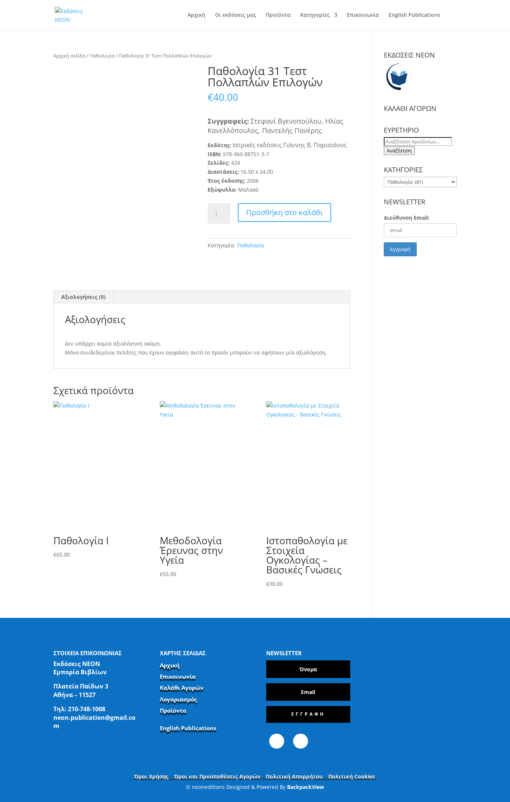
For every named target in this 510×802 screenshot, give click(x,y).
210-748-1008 (86, 709)
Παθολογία (102, 55)
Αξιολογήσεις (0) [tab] (83, 296)
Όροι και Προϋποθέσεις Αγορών (217, 776)
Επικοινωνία (363, 15)
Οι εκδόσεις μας (235, 15)
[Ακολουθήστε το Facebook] (276, 741)
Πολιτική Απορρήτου (294, 776)
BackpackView (305, 786)
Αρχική (196, 15)
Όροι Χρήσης (151, 776)
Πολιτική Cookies (352, 776)
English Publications (414, 15)
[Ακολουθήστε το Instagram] (300, 741)
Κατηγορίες (315, 15)
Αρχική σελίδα (69, 55)
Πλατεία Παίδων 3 (80, 686)
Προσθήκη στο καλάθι (284, 212)
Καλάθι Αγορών (181, 687)
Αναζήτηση (399, 150)
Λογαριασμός (178, 699)
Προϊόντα (278, 15)
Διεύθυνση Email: (406, 217)
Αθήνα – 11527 (74, 695)
